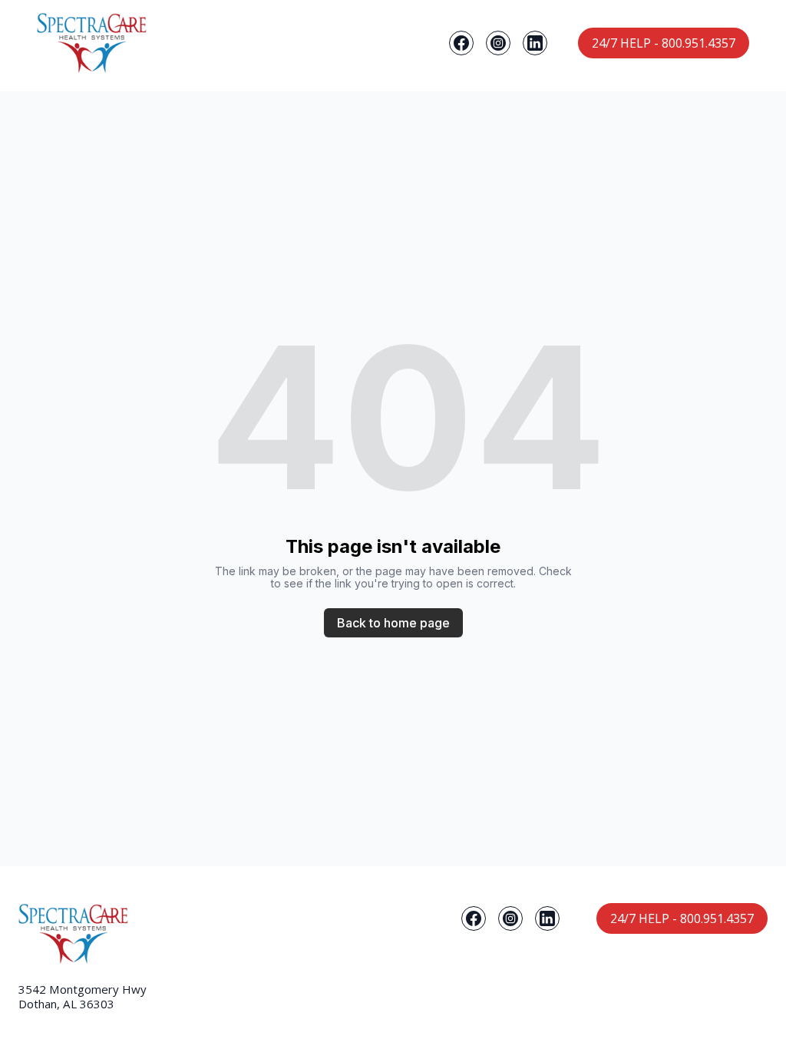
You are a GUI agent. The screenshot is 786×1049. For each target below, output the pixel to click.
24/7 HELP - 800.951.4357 (663, 43)
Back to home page (393, 622)
